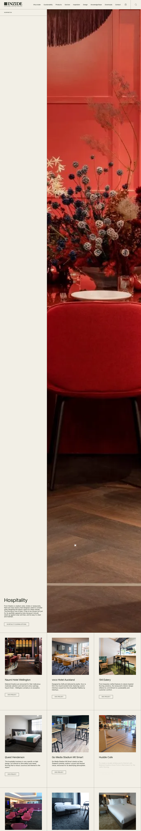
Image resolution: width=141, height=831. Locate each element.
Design (85, 4)
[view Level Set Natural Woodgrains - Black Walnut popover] (75, 545)
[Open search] (136, 4)
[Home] (13, 4)
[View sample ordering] (126, 4)
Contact (118, 4)
